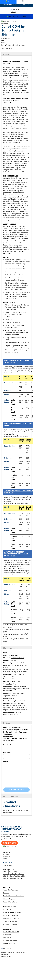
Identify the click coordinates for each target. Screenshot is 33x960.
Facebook (6, 852)
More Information (10, 648)
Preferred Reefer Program (12, 912)
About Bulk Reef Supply (11, 890)
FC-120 (26, 377)
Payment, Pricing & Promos (12, 918)
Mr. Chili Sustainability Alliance (13, 896)
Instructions (7, 935)
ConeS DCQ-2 (21, 579)
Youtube (6, 854)
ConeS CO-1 (21, 441)
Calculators (7, 938)
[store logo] (16, 11)
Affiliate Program (9, 899)
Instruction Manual (17, 658)
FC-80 (20, 377)
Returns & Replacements (11, 915)
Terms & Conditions (10, 902)
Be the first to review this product (12, 45)
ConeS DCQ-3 (28, 579)
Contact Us (7, 909)
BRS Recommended (10, 941)
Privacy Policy (6, 957)
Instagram (6, 857)
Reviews (6, 723)
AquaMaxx (5, 23)
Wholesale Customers (10, 924)
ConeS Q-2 (28, 508)
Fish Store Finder (9, 944)
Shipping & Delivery (10, 921)
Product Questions (10, 796)
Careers (6, 893)
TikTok (5, 859)
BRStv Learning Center (11, 932)
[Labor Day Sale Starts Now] (16, 17)
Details (6, 54)
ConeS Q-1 (21, 508)
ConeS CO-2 (28, 441)
